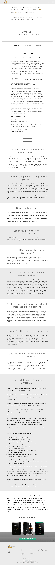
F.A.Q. (15, 12)
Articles (31, 549)
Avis (30, 550)
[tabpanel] (27, 54)
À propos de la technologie (42, 550)
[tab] (16, 46)
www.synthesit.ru (15, 128)
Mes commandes (32, 553)
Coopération (40, 549)
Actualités (22, 554)
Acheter (22, 549)
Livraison (22, 550)
